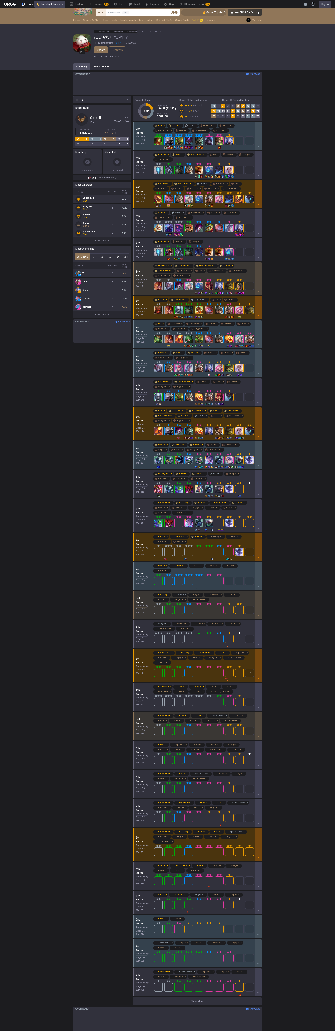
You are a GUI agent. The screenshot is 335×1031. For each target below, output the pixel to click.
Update (101, 50)
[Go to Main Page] (10, 4)
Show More (100, 240)
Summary (81, 66)
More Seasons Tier (150, 31)
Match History (101, 66)
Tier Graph (117, 50)
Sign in (325, 4)
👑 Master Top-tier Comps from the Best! (190, 12)
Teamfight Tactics (50, 4)
